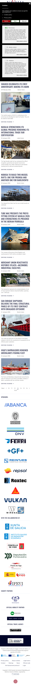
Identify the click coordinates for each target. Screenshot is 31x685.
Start (2, 388)
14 (21, 388)
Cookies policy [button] (8, 14)
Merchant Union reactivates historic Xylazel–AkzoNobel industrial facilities (14, 265)
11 (11, 388)
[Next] (29, 388)
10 (8, 388)
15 (24, 388)
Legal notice (26, 660)
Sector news (21, 90)
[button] (15, 681)
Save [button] (15, 21)
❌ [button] (30, 3)
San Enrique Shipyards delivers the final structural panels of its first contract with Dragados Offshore (15, 305)
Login (24, 665)
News (18, 663)
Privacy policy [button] (8, 17)
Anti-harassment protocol (12, 665)
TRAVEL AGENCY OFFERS (15, 618)
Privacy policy (5, 660)
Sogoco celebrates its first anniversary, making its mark (15, 85)
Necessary (12, 28)
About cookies (16, 660)
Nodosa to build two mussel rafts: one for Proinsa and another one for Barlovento (14, 177)
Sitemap (11, 663)
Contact (3, 663)
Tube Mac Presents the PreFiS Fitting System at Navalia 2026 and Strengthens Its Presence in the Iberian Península (15, 217)
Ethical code (26, 663)
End (15, 390)
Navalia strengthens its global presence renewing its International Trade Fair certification (15, 131)
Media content (12, 47)
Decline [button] (6, 21)
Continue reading (6, 122)
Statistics (11, 60)
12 (14, 388)
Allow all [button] (24, 21)
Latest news (20, 138)
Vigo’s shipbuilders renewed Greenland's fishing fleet (14, 352)
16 (27, 388)
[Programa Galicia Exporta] (15, 655)
